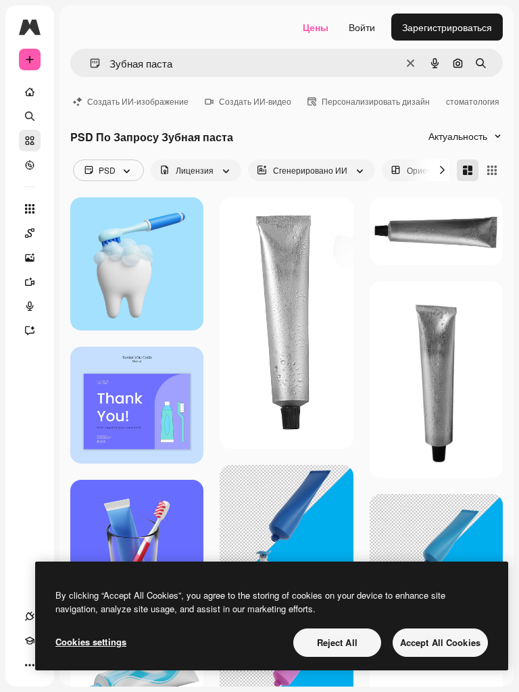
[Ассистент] (30, 330)
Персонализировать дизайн (376, 101)
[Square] (492, 170)
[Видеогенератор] (30, 282)
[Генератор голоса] (30, 306)
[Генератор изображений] (30, 257)
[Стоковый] (30, 140)
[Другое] (30, 665)
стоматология (472, 101)
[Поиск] (30, 116)
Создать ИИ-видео (255, 101)
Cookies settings (90, 641)
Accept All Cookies (440, 642)
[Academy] (30, 640)
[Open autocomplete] (89, 63)
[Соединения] (30, 616)
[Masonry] (467, 170)
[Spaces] (30, 233)
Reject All (337, 642)
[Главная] (30, 92)
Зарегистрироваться (447, 27)
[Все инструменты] (30, 209)
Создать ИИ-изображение (138, 101)
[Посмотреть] (30, 165)
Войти (362, 27)
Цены (315, 27)
